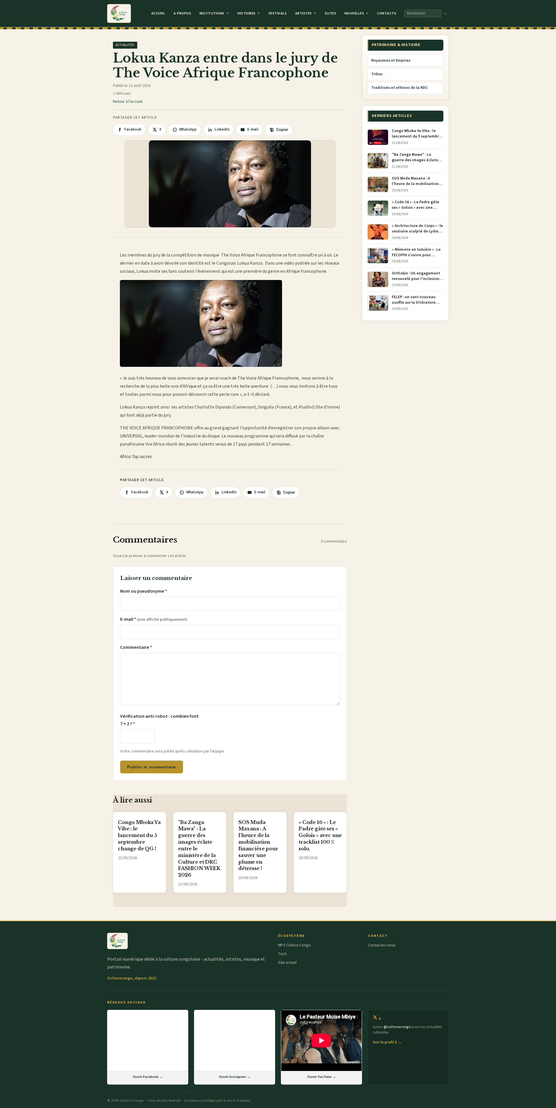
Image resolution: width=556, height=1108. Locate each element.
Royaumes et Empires (390, 60)
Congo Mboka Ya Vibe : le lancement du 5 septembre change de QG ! (139, 835)
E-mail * (153, 619)
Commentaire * (136, 647)
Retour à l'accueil (127, 102)
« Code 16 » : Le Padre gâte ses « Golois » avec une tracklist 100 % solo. (320, 835)
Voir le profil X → (387, 1042)
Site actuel (287, 963)
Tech (282, 954)
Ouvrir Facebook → (148, 1076)
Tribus (377, 74)
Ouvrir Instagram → (234, 1076)
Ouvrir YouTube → (321, 1076)
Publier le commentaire (151, 767)
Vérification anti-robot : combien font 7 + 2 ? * (159, 720)
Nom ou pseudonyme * (143, 591)
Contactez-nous (382, 945)
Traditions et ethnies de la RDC (399, 88)
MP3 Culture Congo (294, 945)
